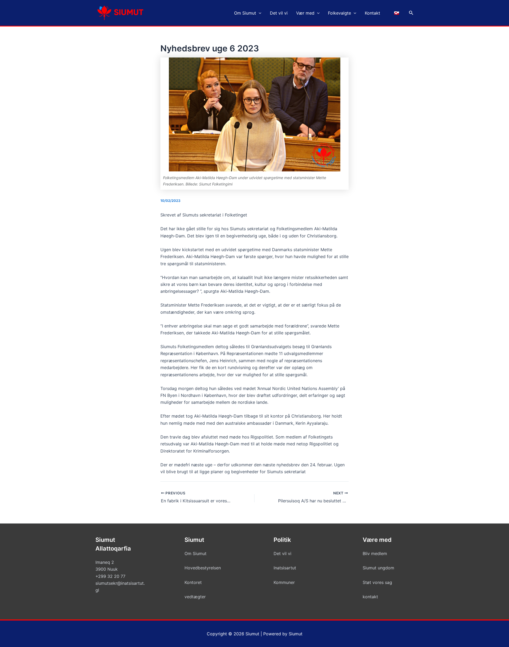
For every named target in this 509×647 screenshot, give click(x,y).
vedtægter (195, 596)
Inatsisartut (285, 567)
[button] (258, 13)
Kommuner (284, 582)
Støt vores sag (377, 582)
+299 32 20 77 (110, 576)
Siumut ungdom (378, 567)
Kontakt (372, 13)
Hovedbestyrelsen (203, 567)
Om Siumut (245, 13)
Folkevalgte (339, 13)
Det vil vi (279, 13)
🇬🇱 (396, 13)
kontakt (370, 596)
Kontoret (193, 582)
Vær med (305, 13)
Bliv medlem (375, 553)
